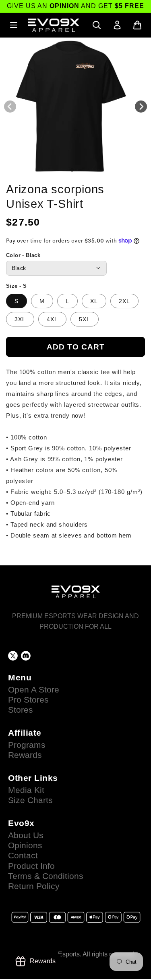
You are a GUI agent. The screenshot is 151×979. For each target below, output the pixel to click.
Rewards (25, 755)
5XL (84, 319)
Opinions (25, 845)
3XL (20, 319)
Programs (27, 745)
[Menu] (14, 25)
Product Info (31, 866)
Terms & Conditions (45, 876)
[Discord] (26, 656)
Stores (20, 710)
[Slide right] (141, 106)
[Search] (97, 25)
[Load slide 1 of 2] (72, 170)
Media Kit (26, 790)
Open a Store (33, 690)
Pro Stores (28, 700)
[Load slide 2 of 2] (79, 170)
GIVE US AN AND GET (75, 5)
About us (25, 835)
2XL (124, 301)
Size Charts (30, 800)
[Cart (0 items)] (137, 25)
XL (94, 301)
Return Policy (34, 886)
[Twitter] (13, 656)
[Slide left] (10, 106)
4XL (52, 319)
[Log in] (117, 25)
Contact (23, 855)
